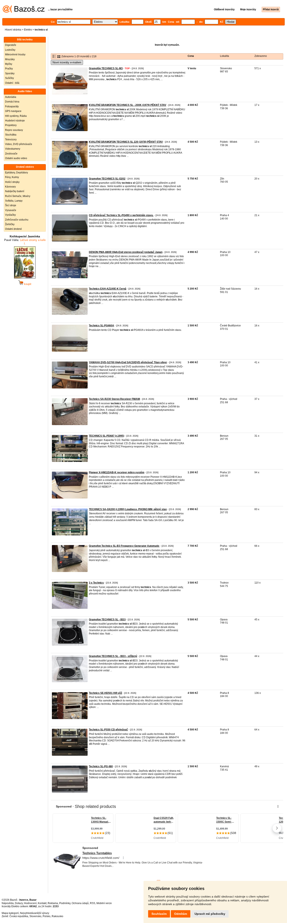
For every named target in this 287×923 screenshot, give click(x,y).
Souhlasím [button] (159, 913)
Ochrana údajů (80, 903)
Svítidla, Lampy (13, 200)
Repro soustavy (14, 130)
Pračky (9, 68)
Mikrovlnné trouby (15, 54)
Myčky (8, 64)
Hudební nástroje (15, 120)
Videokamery (12, 148)
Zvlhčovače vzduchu (16, 219)
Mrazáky (10, 59)
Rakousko (57, 916)
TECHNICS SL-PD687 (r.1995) (106, 435)
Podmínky (64, 903)
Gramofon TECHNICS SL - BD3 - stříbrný (113, 656)
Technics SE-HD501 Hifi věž (105, 693)
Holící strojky (12, 182)
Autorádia (10, 97)
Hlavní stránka (13, 29)
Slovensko (35, 916)
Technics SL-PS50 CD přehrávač (108, 729)
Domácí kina (12, 101)
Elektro (28, 29)
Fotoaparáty (12, 106)
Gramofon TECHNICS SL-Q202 (107, 178)
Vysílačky (10, 214)
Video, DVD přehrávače (18, 144)
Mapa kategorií (10, 913)
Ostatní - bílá (12, 82)
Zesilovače (11, 153)
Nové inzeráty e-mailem (67, 62)
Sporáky (9, 73)
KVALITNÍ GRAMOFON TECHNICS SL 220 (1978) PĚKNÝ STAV (126, 141)
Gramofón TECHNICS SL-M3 (106, 68)
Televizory (11, 139)
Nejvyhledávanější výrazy (34, 913)
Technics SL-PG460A (101, 325)
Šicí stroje (10, 205)
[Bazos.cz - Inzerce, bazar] (24, 11)
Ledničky (10, 49)
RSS (92, 903)
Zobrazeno (260, 56)
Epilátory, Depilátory (16, 172)
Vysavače (10, 210)
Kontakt (42, 903)
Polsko (46, 916)
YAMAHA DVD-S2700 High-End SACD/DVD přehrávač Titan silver (128, 362)
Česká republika (18, 916)
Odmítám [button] (180, 913)
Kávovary (10, 186)
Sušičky (9, 78)
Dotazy (19, 903)
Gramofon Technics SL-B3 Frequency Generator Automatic (124, 545)
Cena (191, 56)
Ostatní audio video (16, 158)
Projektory (11, 125)
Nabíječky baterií (14, 191)
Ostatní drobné (13, 228)
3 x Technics (96, 582)
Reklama (53, 903)
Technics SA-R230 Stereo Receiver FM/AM (114, 399)
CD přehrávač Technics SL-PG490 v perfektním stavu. (121, 215)
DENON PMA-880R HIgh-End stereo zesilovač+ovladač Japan (125, 252)
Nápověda (8, 903)
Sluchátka (10, 134)
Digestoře (10, 45)
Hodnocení (30, 903)
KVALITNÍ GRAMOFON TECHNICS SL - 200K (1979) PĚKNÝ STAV (127, 105)
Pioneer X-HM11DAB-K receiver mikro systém (116, 472)
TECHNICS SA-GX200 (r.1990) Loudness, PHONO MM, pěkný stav (128, 509)
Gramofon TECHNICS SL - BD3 (107, 619)
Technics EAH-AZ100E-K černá (107, 288)
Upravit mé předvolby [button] (210, 913)
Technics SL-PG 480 (101, 766)
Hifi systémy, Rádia (16, 115)
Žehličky (9, 224)
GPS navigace (13, 111)
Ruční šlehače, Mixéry (17, 196)
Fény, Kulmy (12, 177)
